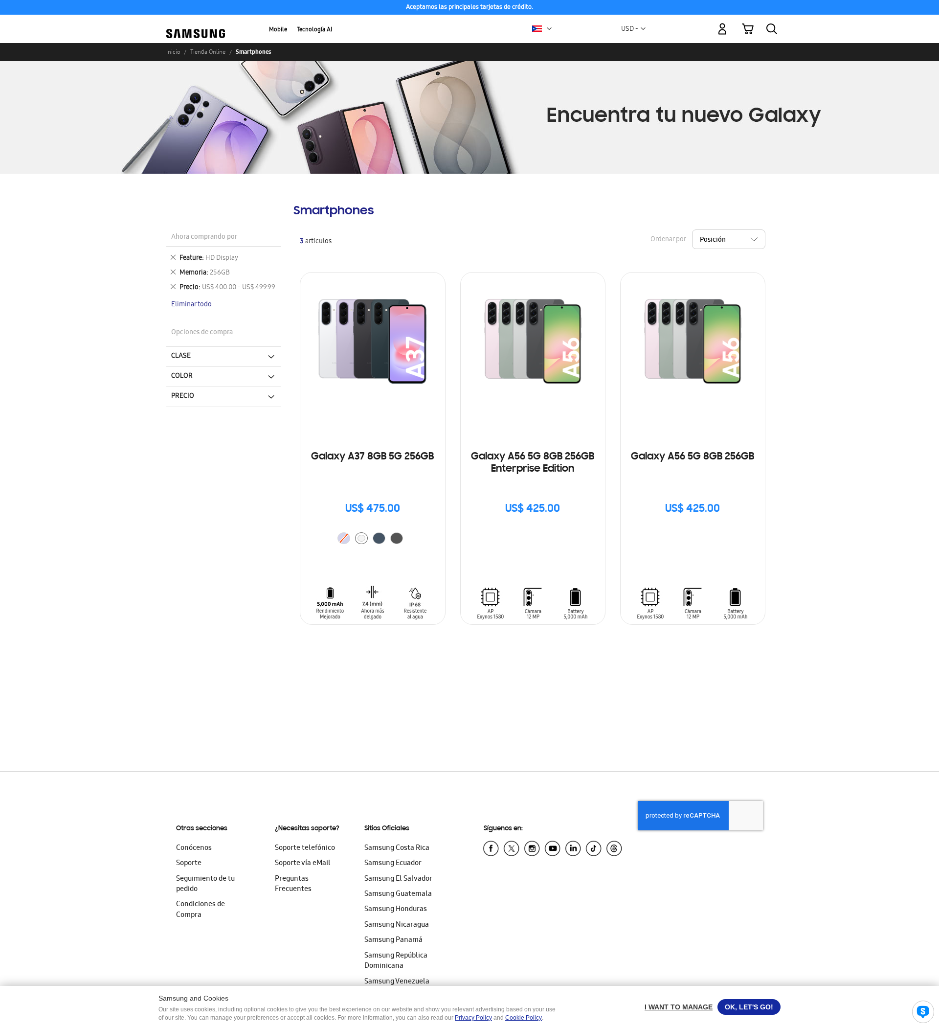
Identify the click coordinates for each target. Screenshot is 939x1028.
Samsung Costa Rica (396, 848)
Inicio (173, 52)
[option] (361, 538)
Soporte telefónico (305, 848)
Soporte (188, 863)
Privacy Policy (473, 1017)
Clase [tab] (181, 356)
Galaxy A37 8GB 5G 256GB (372, 457)
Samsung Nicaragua (396, 925)
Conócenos (194, 848)
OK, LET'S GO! (749, 1007)
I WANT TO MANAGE (679, 1007)
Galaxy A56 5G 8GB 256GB (692, 457)
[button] (549, 28)
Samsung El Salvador (398, 879)
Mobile (278, 30)
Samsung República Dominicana (395, 961)
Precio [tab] (182, 396)
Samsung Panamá (393, 940)
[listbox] (372, 539)
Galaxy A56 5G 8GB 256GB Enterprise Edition (532, 463)
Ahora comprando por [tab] (204, 237)
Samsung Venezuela (396, 982)
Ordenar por (668, 240)
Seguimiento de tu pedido (205, 884)
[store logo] (195, 23)
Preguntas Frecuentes (293, 884)
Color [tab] (182, 376)
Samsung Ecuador (393, 863)
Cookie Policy (523, 1017)
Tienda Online (207, 52)
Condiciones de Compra (200, 910)
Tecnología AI (314, 30)
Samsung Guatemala (398, 894)
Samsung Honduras (395, 909)
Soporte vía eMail (303, 863)
